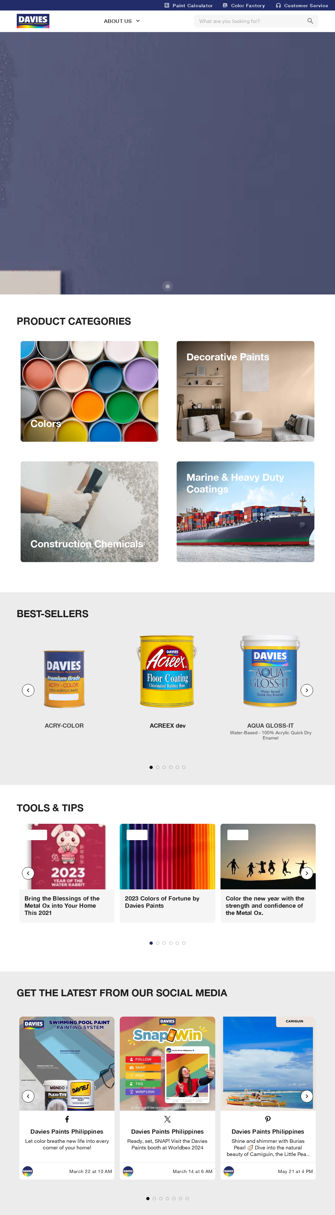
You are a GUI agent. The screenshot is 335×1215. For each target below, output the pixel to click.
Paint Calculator (193, 5)
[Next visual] (307, 690)
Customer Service (306, 5)
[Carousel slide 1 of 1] (167, 286)
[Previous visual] (28, 690)
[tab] (151, 767)
